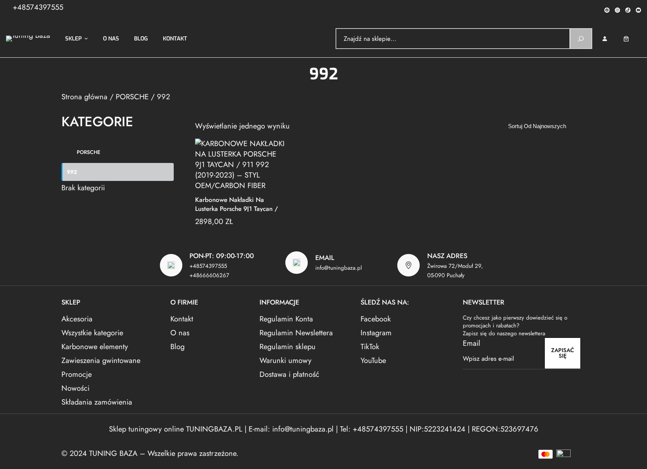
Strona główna (84, 96)
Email (471, 343)
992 (72, 172)
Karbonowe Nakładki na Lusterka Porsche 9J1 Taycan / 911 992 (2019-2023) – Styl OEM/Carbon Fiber (236, 204)
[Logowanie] (604, 39)
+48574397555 (38, 7)
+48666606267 (209, 275)
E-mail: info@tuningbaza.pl (292, 429)
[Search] (581, 38)
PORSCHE (132, 96)
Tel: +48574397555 (371, 429)
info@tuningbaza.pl (338, 268)
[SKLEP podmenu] (86, 38)
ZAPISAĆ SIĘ (562, 353)
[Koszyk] (631, 38)
